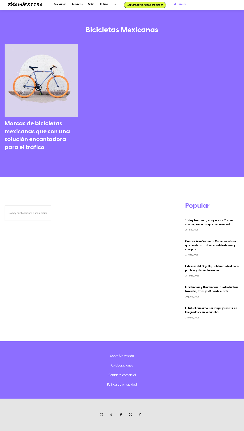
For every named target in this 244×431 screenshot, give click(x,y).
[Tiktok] (111, 415)
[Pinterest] (140, 415)
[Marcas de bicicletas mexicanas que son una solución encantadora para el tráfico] (41, 80)
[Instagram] (101, 415)
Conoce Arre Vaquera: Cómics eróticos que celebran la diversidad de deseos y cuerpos (210, 245)
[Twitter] (130, 415)
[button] (179, 4)
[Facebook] (121, 415)
